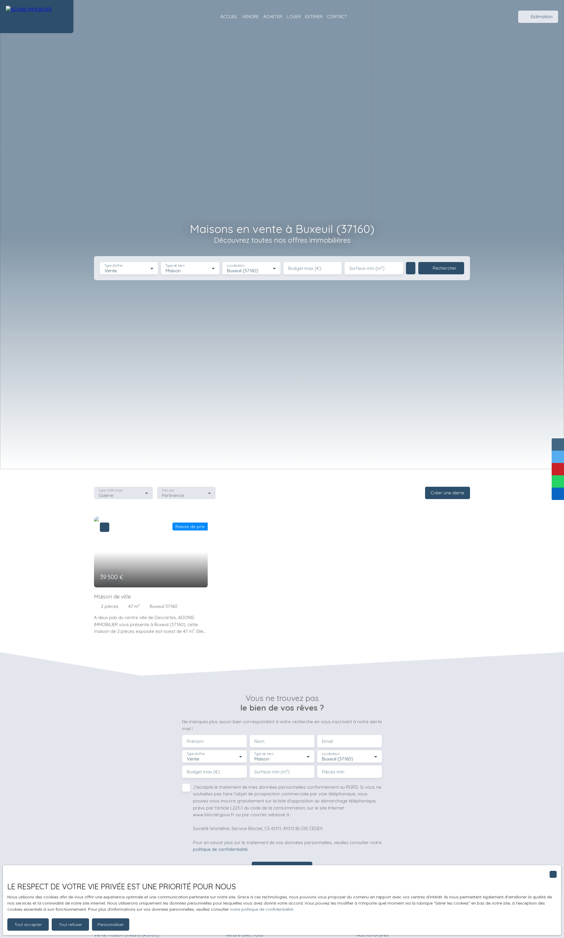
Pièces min (333, 772)
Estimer (314, 16)
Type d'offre (113, 266)
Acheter (272, 16)
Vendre (250, 16)
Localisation (235, 266)
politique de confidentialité (220, 849)
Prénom (195, 741)
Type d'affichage (110, 490)
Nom (259, 741)
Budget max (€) (304, 268)
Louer (294, 16)
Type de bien (175, 266)
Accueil (229, 16)
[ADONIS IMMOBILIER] (36, 16)
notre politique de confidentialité (261, 909)
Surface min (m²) (367, 268)
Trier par (168, 490)
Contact (337, 16)
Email (327, 741)
